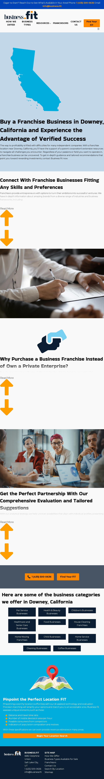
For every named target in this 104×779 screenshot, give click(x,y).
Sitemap (49, 772)
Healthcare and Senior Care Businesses (22, 625)
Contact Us (50, 766)
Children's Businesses (82, 610)
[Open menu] (98, 28)
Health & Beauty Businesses (52, 612)
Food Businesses (52, 622)
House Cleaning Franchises (82, 623)
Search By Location (54, 769)
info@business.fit (52, 6)
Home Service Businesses (82, 638)
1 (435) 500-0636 (85, 3)
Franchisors (50, 762)
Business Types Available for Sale (61, 759)
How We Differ (52, 756)
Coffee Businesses (67, 648)
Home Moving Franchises (22, 638)
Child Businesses (52, 637)
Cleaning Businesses (37, 648)
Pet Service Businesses (22, 612)
